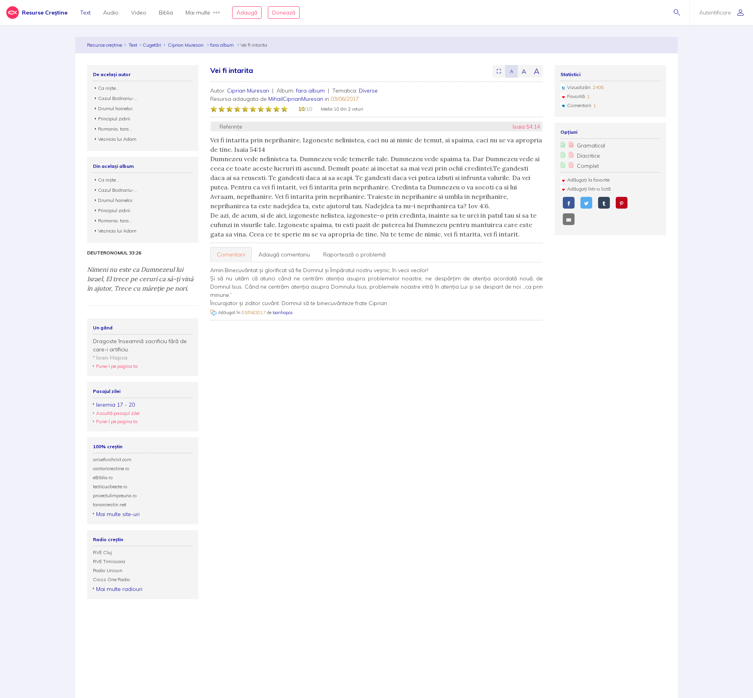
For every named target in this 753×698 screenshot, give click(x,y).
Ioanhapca (283, 312)
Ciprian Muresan (186, 45)
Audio (110, 12)
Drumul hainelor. (116, 108)
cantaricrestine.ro (111, 468)
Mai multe (198, 12)
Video (138, 12)
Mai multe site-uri (118, 514)
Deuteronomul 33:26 (114, 253)
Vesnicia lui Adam (117, 139)
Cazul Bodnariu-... (117, 98)
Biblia (166, 12)
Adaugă (246, 12)
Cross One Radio (111, 579)
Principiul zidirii (114, 119)
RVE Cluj (102, 552)
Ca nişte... (108, 88)
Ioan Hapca (111, 357)
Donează (283, 12)
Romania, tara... (115, 129)
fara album (222, 45)
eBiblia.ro (103, 477)
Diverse (368, 90)
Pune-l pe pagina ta (117, 366)
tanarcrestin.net (109, 504)
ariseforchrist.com (112, 459)
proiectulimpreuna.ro (115, 495)
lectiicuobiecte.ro (110, 486)
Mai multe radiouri (119, 589)
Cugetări (152, 45)
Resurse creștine (104, 45)
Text (85, 12)
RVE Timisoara (109, 561)
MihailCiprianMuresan (295, 98)
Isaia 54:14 (526, 126)
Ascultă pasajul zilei (118, 413)
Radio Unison (107, 570)
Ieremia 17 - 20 (115, 404)
